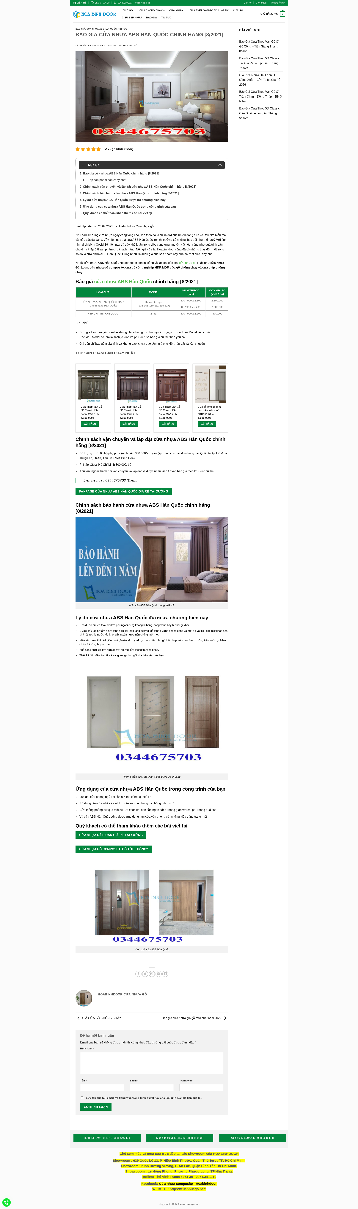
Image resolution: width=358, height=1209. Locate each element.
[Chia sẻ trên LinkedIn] (165, 974)
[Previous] (75, 399)
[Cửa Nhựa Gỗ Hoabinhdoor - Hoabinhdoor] (95, 14)
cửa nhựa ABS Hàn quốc (102, 29)
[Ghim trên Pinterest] (159, 974)
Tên (83, 1080)
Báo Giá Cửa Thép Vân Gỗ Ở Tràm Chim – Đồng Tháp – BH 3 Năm (260, 96)
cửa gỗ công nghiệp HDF (143, 267)
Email (134, 1080)
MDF (165, 267)
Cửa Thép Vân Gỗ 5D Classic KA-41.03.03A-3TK (169, 410)
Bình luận (87, 1048)
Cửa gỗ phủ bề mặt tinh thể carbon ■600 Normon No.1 (210, 410)
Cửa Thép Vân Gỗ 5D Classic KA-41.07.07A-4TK (91, 410)
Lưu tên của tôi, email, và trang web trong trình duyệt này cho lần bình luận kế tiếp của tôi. (144, 1097)
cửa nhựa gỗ (187, 262)
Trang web (186, 1080)
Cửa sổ (238, 10)
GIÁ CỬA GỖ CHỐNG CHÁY (101, 1018)
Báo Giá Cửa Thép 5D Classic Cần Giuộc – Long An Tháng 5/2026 (259, 113)
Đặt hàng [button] (90, 424)
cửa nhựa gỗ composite (107, 267)
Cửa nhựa (176, 10)
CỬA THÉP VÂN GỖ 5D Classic (209, 10)
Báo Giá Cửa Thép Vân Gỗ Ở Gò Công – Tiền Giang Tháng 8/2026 (259, 46)
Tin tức (166, 17)
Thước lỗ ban (278, 2)
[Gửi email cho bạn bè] (152, 974)
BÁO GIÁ (151, 17)
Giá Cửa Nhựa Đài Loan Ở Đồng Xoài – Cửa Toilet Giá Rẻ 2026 (259, 80)
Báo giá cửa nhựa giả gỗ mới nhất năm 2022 (192, 1018)
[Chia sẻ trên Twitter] (145, 974)
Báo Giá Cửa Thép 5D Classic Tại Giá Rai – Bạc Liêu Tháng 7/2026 (259, 63)
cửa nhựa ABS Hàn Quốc (123, 281)
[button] (272, 14)
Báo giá (80, 29)
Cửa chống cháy (151, 10)
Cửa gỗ (128, 10)
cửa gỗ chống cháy (183, 267)
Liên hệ (248, 2)
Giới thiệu (261, 2)
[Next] (228, 399)
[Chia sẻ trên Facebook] (138, 974)
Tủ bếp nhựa (133, 17)
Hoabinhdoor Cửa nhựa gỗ (120, 45)
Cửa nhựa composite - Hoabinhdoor (188, 1184)
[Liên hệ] (6, 1202)
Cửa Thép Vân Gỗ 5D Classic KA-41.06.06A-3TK (130, 410)
